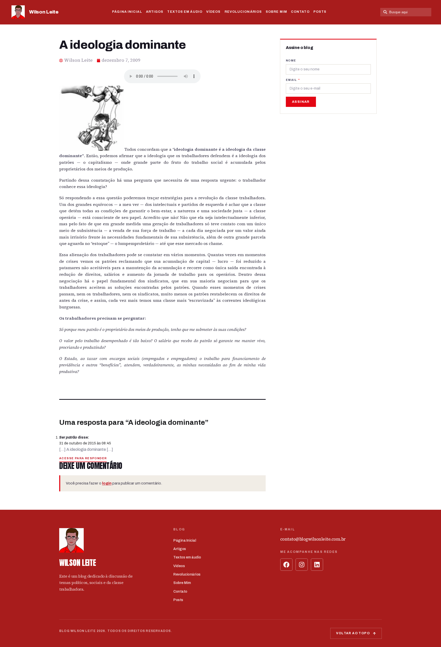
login (107, 483)
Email (292, 79)
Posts (320, 12)
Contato (300, 12)
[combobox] (405, 12)
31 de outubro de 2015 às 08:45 (85, 443)
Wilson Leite (43, 12)
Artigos (155, 12)
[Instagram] (302, 564)
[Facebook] (286, 564)
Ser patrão (68, 437)
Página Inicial (127, 12)
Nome (291, 60)
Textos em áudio (184, 12)
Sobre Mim (276, 12)
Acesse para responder (83, 458)
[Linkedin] (317, 564)
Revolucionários (243, 12)
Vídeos (213, 12)
